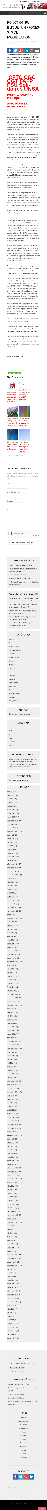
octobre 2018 (11, 1132)
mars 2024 (11, 896)
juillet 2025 (11, 839)
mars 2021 (11, 1027)
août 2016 (10, 1226)
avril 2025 (10, 849)
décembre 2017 (12, 1168)
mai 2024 (10, 889)
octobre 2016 (11, 1218)
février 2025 (11, 857)
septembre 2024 (12, 875)
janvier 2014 (11, 1331)
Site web (10, 501)
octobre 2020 (11, 1045)
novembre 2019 (12, 1085)
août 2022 (10, 965)
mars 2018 (11, 1157)
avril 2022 (10, 980)
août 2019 (10, 1095)
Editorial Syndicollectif (17, 1367)
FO (10, 734)
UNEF (11, 745)
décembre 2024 (12, 864)
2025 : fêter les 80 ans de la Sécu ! (22, 1363)
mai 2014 (10, 1316)
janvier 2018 (11, 1164)
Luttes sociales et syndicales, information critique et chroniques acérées (23, 765)
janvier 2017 (11, 1208)
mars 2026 (11, 810)
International (13, 672)
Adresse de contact (14, 492)
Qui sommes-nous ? (24, 1421)
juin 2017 (10, 1190)
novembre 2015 (12, 1258)
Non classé (12, 686)
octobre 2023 (11, 915)
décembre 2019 (12, 1081)
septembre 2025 (12, 831)
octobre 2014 (11, 1298)
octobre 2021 (11, 1001)
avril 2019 (10, 1110)
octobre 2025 (11, 828)
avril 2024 (10, 893)
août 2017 (10, 1182)
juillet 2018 (11, 1142)
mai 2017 (10, 1193)
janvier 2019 (11, 1121)
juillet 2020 (11, 1056)
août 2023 (10, 922)
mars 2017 (11, 1200)
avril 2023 (10, 936)
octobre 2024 (11, 871)
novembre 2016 (12, 1215)
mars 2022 (11, 983)
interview (12, 675)
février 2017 (11, 1204)
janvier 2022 (11, 990)
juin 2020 (10, 1059)
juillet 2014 (11, 1309)
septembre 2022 (12, 962)
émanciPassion (14, 657)
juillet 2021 (11, 1012)
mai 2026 (10, 802)
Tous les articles (23, 1428)
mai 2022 (10, 976)
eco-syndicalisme (15, 650)
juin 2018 (10, 1146)
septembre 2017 (12, 1179)
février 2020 (11, 1074)
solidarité (12, 697)
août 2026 (10, 791)
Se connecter (23, 1461)
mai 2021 (10, 1019)
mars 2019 (11, 1114)
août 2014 (10, 1305)
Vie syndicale (13, 701)
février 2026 (11, 813)
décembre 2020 (12, 1038)
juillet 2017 (11, 1186)
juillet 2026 (11, 795)
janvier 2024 (11, 904)
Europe (11, 661)
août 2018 (10, 1139)
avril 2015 (10, 1276)
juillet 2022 (11, 969)
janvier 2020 (11, 1077)
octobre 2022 (11, 958)
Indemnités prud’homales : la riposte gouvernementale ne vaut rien (24, 446)
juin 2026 (10, 799)
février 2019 (11, 1117)
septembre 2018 (12, 1135)
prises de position (15, 693)
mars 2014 (11, 1323)
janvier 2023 (11, 947)
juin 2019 (10, 1103)
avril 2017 (10, 1197)
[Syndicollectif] (23, 7)
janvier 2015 (11, 1287)
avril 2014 (10, 1320)
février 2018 (11, 1161)
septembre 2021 (12, 1005)
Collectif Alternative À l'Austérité (19, 714)
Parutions (12, 690)
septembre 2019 (12, 1092)
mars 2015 (11, 1280)
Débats (11, 643)
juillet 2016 (11, 1229)
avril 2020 (10, 1066)
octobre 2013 (11, 1338)
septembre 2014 (12, 1302)
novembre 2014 (12, 1294)
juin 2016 (10, 1233)
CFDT (11, 727)
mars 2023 (11, 940)
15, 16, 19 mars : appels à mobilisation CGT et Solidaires (12, 445)
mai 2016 (10, 1237)
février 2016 (11, 1247)
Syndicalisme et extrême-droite (19, 578)
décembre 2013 (12, 1334)
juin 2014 (10, 1313)
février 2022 (11, 987)
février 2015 (11, 1284)
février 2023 (11, 943)
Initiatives (12, 668)
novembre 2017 (12, 1171)
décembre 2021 (12, 994)
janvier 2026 (11, 817)
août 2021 (10, 1009)
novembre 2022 (12, 954)
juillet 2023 (11, 925)
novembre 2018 (12, 1128)
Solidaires (12, 742)
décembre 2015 (12, 1255)
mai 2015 (10, 1273)
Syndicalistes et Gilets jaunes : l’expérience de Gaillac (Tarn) (12, 422)
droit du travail (14, 646)
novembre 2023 (12, 911)
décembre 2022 (12, 951)
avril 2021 (10, 1023)
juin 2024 (10, 886)
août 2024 (10, 878)
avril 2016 (10, 1240)
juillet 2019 (11, 1099)
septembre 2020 (12, 1048)
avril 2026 (10, 806)
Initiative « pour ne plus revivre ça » (21, 565)
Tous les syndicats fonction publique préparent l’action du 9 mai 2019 (12, 397)
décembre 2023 (12, 907)
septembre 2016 (12, 1222)
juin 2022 (10, 972)
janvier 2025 (11, 860)
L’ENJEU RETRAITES (18, 1372)
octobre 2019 (11, 1088)
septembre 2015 (12, 1265)
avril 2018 (10, 1153)
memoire (12, 679)
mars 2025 (11, 853)
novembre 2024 (12, 867)
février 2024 (11, 900)
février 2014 (11, 1327)
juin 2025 (10, 842)
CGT (10, 731)
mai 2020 (10, 1063)
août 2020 (10, 1052)
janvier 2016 (11, 1251)
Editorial (11, 654)
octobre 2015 (11, 1262)
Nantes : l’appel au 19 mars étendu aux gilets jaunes (24, 422)
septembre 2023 (12, 918)
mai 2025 (10, 846)
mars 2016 (11, 1244)
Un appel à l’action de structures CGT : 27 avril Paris (24, 396)
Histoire (11, 664)
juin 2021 (10, 1016)
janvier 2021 (11, 1034)
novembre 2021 (12, 998)
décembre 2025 (12, 820)
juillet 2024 (11, 882)
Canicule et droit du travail (18, 575)
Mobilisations (19, 41)
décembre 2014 (12, 1291)
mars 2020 (11, 1070)
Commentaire (12, 510)
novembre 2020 (12, 1041)
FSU (10, 738)
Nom (9, 483)
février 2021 (11, 1030)
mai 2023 (10, 933)
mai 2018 (10, 1150)
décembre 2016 (12, 1211)
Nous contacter (23, 1425)
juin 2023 (10, 929)
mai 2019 (10, 1106)
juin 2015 (10, 1269)
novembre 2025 (12, 824)
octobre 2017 (11, 1175)
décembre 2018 (12, 1124)
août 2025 (10, 835)
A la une (11, 639)
